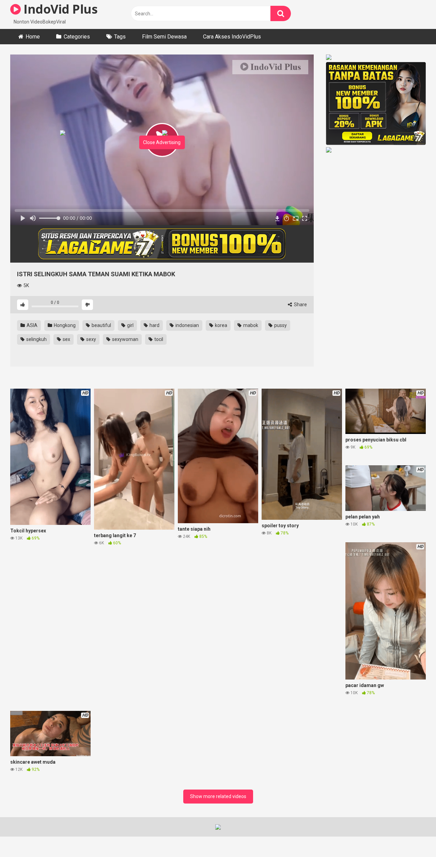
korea (220, 325)
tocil (158, 339)
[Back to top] (413, 836)
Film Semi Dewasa (164, 36)
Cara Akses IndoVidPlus (232, 36)
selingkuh (36, 339)
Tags (120, 36)
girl (130, 325)
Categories (77, 36)
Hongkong (64, 325)
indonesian (186, 325)
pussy (280, 325)
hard (154, 325)
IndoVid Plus (59, 9)
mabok (250, 325)
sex (66, 339)
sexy (90, 339)
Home (33, 36)
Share (300, 304)
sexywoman (124, 339)
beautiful (101, 325)
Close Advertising (162, 142)
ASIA (31, 325)
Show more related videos (218, 796)
